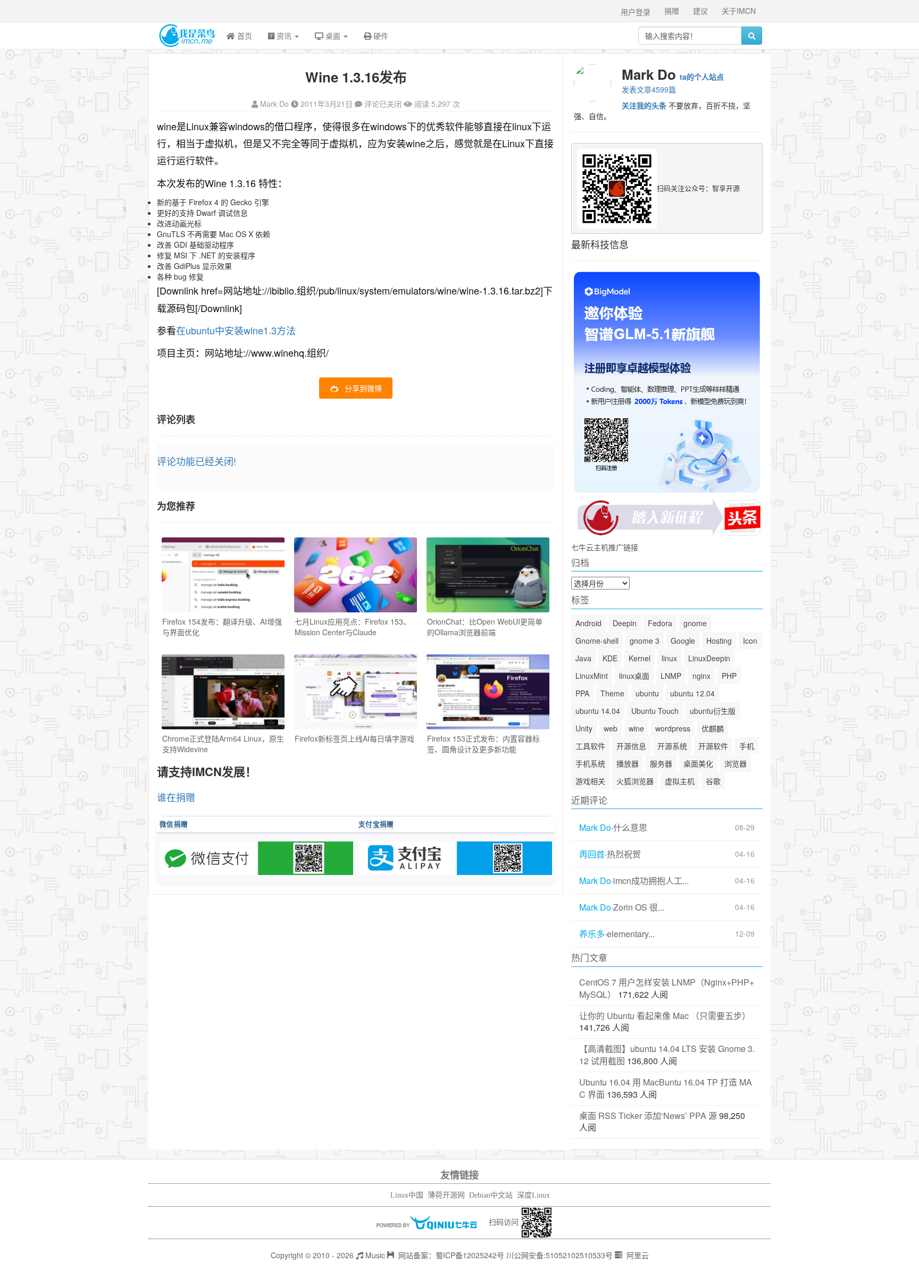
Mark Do (274, 103)
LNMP (671, 675)
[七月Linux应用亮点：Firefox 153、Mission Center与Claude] (355, 574)
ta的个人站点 (702, 76)
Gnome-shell (597, 640)
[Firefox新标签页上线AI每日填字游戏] (355, 691)
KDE (610, 658)
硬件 (379, 35)
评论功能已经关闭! (196, 461)
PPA (582, 693)
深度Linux (533, 1195)
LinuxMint (591, 675)
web (610, 728)
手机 (746, 745)
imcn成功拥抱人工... (651, 881)
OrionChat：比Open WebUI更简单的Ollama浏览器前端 (484, 626)
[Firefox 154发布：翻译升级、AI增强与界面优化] (223, 574)
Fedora (660, 623)
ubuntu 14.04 (597, 710)
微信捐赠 (174, 824)
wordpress (672, 728)
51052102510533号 (579, 1255)
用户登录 (635, 11)
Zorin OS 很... (638, 907)
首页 (243, 35)
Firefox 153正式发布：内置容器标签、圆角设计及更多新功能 (483, 743)
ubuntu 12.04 (692, 693)
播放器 (627, 763)
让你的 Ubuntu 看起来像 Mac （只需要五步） (664, 1015)
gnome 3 (644, 640)
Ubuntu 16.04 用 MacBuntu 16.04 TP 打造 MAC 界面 (665, 1088)
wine (636, 728)
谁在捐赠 (176, 797)
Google (683, 640)
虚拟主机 (680, 781)
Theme (612, 693)
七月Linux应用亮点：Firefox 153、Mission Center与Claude (353, 626)
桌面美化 (698, 763)
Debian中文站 (491, 1195)
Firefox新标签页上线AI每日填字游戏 (354, 738)
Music (374, 1255)
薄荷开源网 (446, 1195)
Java (583, 658)
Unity (583, 728)
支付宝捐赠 (376, 824)
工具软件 (590, 745)
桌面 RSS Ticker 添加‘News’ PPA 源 (648, 1115)
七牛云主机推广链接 (604, 547)
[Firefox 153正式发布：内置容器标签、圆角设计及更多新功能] (488, 691)
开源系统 (672, 745)
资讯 (284, 35)
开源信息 (631, 745)
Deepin (625, 623)
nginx (701, 675)
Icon (750, 640)
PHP (729, 675)
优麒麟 (712, 728)
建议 (700, 10)
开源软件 (713, 745)
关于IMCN (739, 10)
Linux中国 (406, 1195)
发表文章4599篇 (649, 89)
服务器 (661, 763)
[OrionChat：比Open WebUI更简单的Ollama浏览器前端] (488, 574)
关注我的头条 (644, 105)
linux (669, 658)
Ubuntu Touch (655, 710)
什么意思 (630, 828)
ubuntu (647, 693)
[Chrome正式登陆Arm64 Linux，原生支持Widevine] (223, 691)
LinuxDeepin (709, 658)
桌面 (332, 35)
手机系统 (590, 763)
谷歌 (713, 781)
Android (588, 623)
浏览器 (735, 763)
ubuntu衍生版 (713, 710)
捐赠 (671, 10)
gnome (695, 623)
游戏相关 (590, 781)
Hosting (719, 640)
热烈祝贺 (624, 854)
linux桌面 (634, 675)
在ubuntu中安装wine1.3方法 (236, 330)
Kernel (639, 658)
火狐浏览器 (635, 781)
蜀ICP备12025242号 (470, 1255)
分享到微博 (363, 388)
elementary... (631, 934)
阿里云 (636, 1255)
